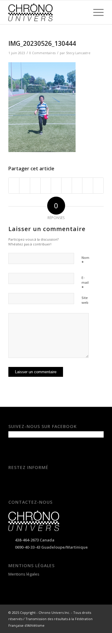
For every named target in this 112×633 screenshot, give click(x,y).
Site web (85, 300)
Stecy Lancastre (78, 53)
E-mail (85, 282)
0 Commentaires (42, 53)
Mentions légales (23, 574)
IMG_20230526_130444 (42, 43)
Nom (85, 260)
